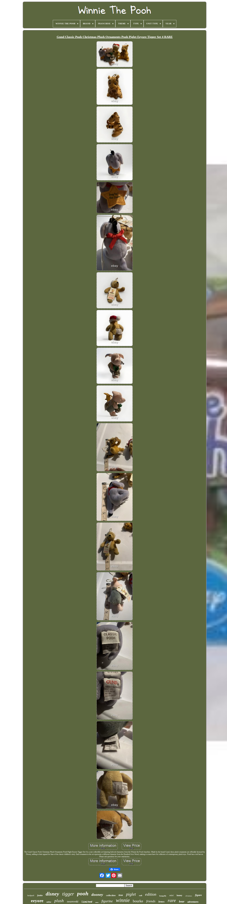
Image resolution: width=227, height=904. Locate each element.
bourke (138, 901)
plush (59, 900)
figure (198, 895)
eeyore (37, 900)
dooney (97, 894)
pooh (82, 894)
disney (52, 894)
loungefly (162, 896)
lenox (161, 901)
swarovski (72, 901)
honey (179, 895)
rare (172, 900)
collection (111, 895)
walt (140, 895)
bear (181, 901)
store (96, 902)
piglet (131, 894)
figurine (107, 901)
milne (48, 902)
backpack (30, 895)
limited (86, 901)
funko (40, 895)
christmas (188, 896)
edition (150, 894)
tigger (68, 894)
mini (171, 895)
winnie (123, 900)
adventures (192, 901)
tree (121, 895)
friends (150, 901)
